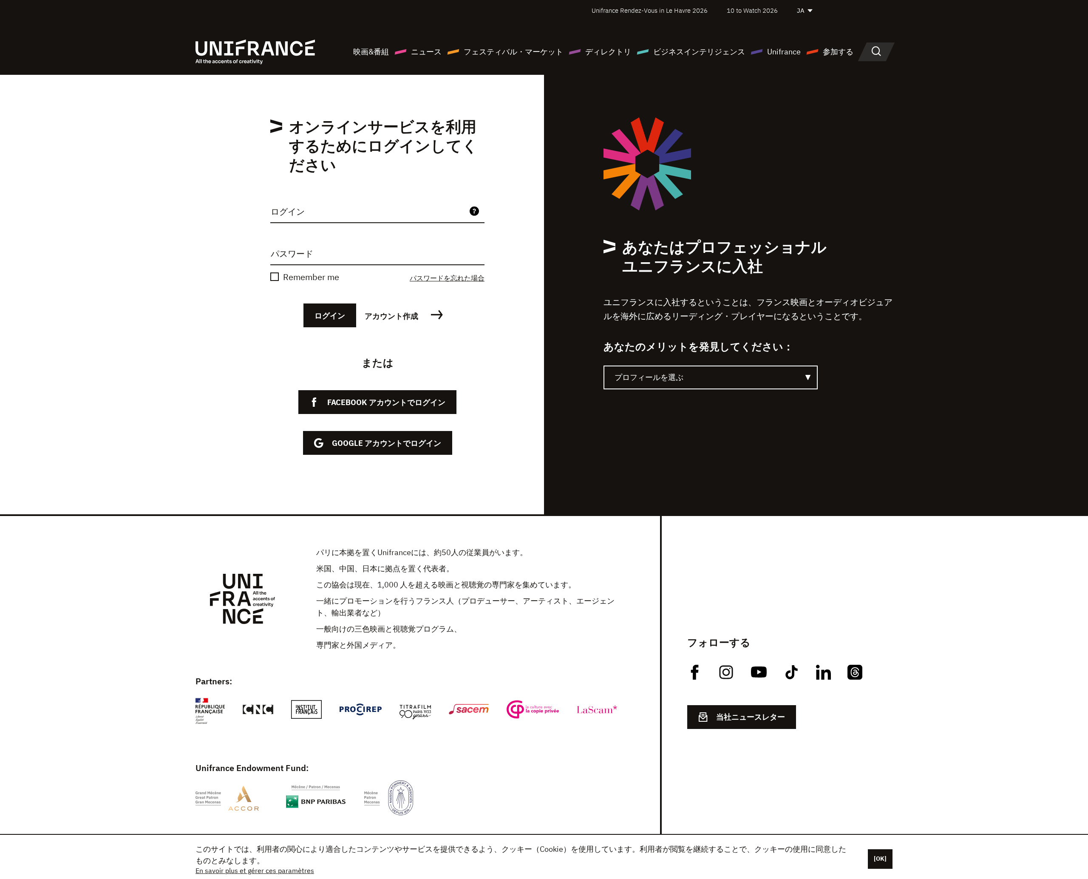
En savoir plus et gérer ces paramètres (255, 870)
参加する (838, 52)
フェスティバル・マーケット (513, 52)
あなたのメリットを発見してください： (698, 346)
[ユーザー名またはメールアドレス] (474, 212)
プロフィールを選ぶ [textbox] (649, 377)
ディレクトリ (608, 52)
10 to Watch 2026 (752, 10)
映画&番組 (371, 52)
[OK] (880, 858)
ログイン (329, 315)
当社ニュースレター (750, 717)
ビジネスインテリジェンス (699, 52)
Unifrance (784, 52)
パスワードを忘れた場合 (447, 278)
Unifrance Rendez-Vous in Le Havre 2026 (650, 10)
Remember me (311, 277)
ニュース (426, 52)
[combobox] (711, 377)
